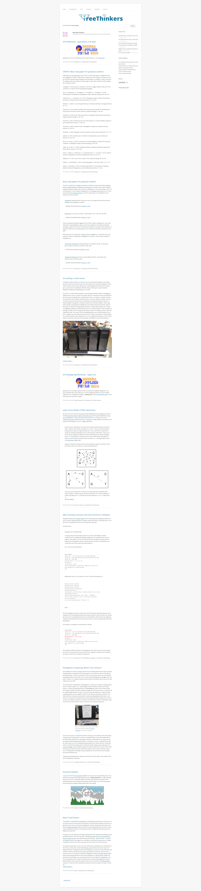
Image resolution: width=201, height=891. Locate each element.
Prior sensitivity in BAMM (124, 52)
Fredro (120, 71)
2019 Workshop (73, 9)
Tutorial (81, 505)
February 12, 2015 (85, 206)
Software (97, 9)
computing (77, 364)
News (76, 400)
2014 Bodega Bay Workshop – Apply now (79, 374)
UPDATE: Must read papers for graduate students (83, 71)
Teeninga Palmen (123, 65)
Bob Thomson (75, 25)
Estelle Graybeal (122, 69)
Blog (81, 9)
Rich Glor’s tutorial (102, 853)
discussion (77, 171)
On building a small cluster (74, 278)
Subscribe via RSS (124, 87)
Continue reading (68, 361)
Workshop (77, 61)
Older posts (66, 880)
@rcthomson (75, 257)
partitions (92, 658)
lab (81, 284)
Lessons (77, 505)
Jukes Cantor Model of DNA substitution (79, 410)
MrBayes (88, 658)
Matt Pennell (71, 187)
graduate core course (97, 191)
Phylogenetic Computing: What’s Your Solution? (82, 668)
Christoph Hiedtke (79, 518)
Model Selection (132, 69)
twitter (84, 234)
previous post (76, 75)
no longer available (67, 747)
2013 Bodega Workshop (71, 827)
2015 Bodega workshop (76, 193)
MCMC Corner (88, 848)
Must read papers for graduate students (79, 181)
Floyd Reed (71, 419)
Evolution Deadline (70, 772)
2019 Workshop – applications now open (79, 41)
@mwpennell (68, 200)
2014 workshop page (101, 394)
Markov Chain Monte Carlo (85, 415)
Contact (105, 9)
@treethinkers (106, 861)
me (96, 842)
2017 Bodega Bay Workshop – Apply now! (128, 39)
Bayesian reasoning (72, 415)
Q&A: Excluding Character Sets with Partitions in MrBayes (86, 515)
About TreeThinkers (71, 817)
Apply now (102, 58)
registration (79, 775)
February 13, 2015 (85, 262)
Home (64, 9)
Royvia (120, 73)
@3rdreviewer (68, 244)
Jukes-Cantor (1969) (72, 440)
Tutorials (88, 9)
